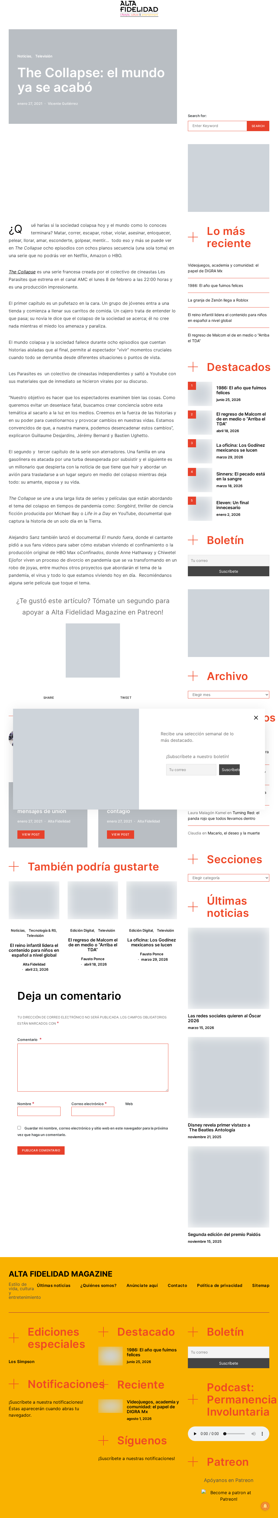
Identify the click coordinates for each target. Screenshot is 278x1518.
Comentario (27, 1039)
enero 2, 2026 (228, 514)
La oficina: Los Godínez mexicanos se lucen (151, 942)
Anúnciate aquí (142, 1285)
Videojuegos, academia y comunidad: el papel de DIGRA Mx (153, 1406)
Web (129, 1104)
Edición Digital (82, 930)
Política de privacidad (219, 1285)
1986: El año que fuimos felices (215, 285)
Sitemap (260, 1285)
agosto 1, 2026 (139, 1418)
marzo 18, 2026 (229, 486)
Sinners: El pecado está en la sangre (240, 476)
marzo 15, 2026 (201, 1027)
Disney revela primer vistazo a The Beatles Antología (219, 1127)
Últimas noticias (53, 1285)
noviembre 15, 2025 (205, 1241)
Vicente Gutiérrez (63, 103)
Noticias (24, 56)
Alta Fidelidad (59, 821)
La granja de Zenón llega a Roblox (218, 300)
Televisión (43, 56)
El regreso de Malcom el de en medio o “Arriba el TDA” (93, 944)
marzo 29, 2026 (154, 959)
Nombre (25, 1103)
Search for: (197, 116)
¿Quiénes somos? (98, 1285)
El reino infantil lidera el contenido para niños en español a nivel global (34, 950)
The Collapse (22, 271)
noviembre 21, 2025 (204, 1137)
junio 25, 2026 (228, 399)
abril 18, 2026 (95, 964)
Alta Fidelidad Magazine (60, 1274)
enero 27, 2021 (29, 103)
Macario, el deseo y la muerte (234, 833)
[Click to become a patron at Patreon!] (93, 650)
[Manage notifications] (265, 1506)
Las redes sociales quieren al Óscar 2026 (224, 1018)
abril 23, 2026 (36, 969)
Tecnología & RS (42, 930)
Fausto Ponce (93, 959)
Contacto (177, 1285)
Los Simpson (21, 1361)
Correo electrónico (89, 1103)
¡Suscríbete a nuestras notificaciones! (136, 1458)
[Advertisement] (93, 175)
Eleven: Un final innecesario (232, 505)
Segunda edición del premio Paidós (224, 1234)
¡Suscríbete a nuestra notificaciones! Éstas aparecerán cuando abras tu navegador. (46, 1408)
